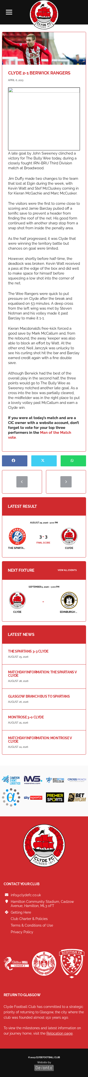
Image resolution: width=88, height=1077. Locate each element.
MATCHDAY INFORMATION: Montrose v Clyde (40, 739)
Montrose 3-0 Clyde (26, 717)
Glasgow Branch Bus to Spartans (39, 696)
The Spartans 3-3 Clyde (28, 651)
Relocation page (59, 1033)
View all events (67, 570)
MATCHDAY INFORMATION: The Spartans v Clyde (42, 674)
